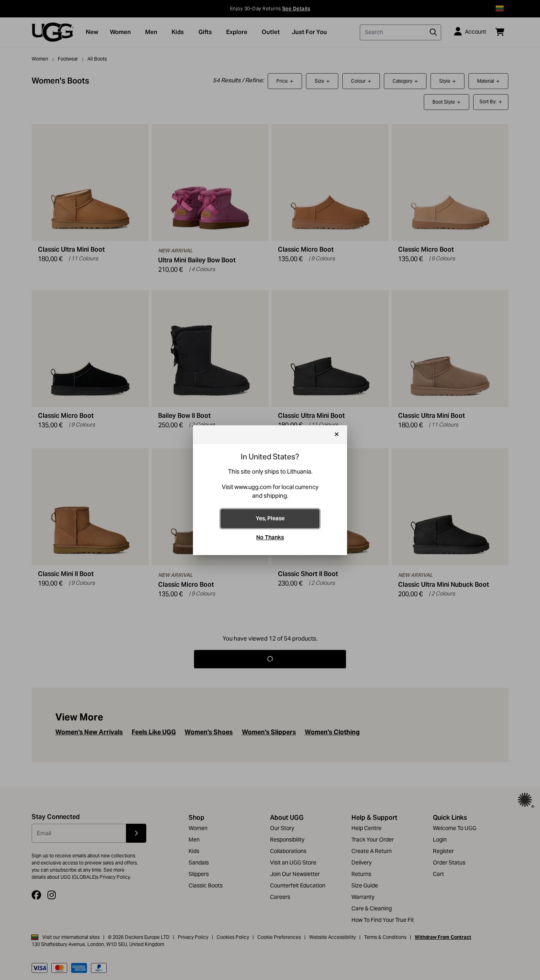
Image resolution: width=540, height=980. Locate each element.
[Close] (336, 434)
